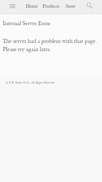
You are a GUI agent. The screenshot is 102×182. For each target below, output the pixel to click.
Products (51, 6)
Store (70, 6)
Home (32, 6)
